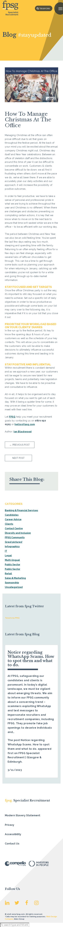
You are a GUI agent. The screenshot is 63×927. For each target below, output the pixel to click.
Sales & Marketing (15, 578)
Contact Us (12, 843)
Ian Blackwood (23, 431)
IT (6, 551)
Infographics (12, 546)
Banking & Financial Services (21, 510)
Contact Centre (14, 528)
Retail (8, 573)
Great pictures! (13, 542)
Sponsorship (12, 582)
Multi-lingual (12, 560)
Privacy (9, 824)
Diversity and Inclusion (18, 533)
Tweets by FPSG (12, 618)
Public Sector (12, 564)
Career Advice (13, 519)
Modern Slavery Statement (22, 815)
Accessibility (13, 834)
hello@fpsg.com (25, 424)
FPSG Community (15, 537)
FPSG (12, 416)
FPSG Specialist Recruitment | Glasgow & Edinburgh (25, 757)
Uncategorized (14, 587)
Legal (8, 555)
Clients (9, 524)
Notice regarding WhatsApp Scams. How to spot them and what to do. (31, 658)
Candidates (11, 515)
